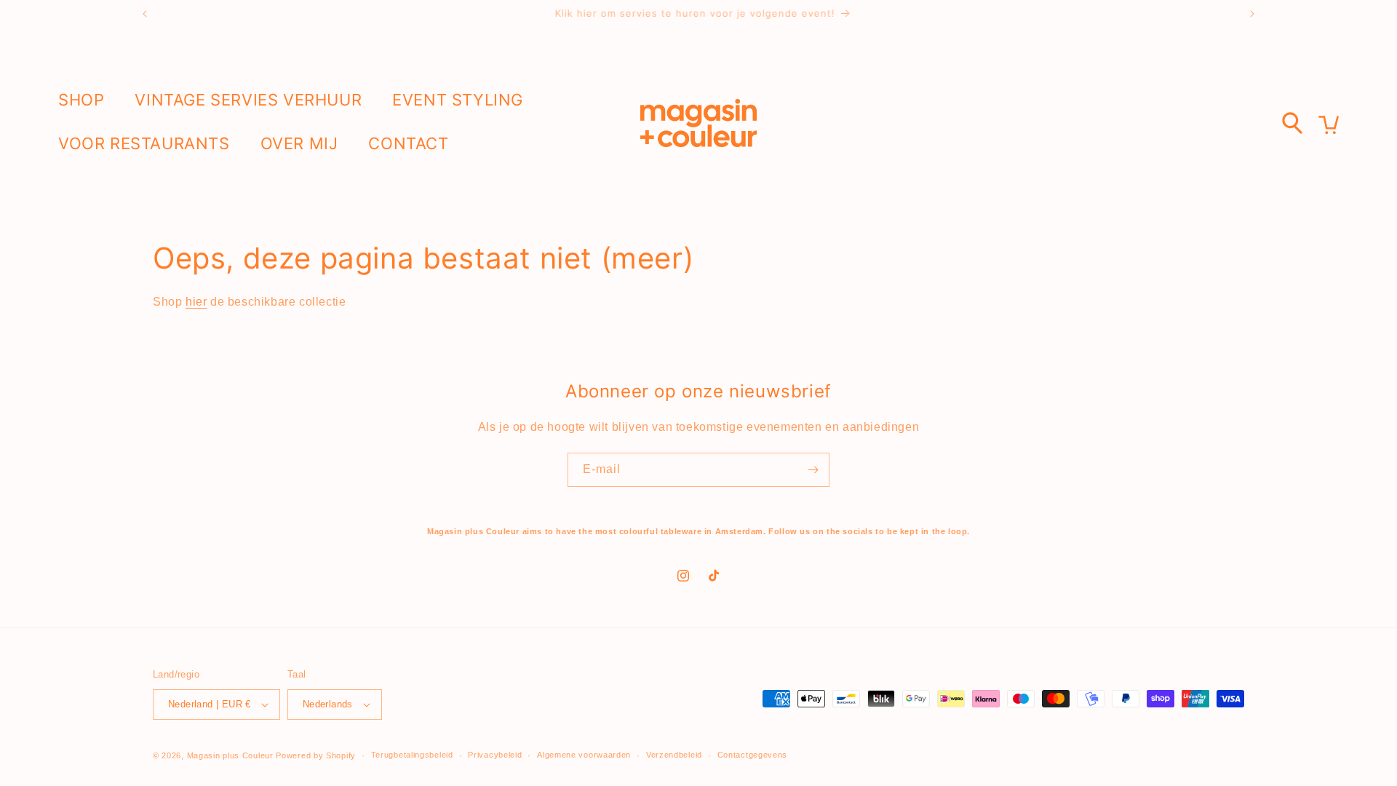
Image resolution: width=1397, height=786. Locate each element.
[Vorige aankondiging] (145, 14)
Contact (408, 143)
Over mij (299, 143)
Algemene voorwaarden (584, 754)
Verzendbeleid (674, 754)
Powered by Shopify (316, 755)
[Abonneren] (813, 470)
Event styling (457, 99)
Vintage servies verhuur (248, 99)
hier (196, 301)
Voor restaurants (144, 143)
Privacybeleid (495, 754)
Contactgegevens (752, 754)
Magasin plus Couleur (230, 755)
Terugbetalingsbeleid (412, 754)
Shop (81, 99)
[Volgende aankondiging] (1252, 14)
